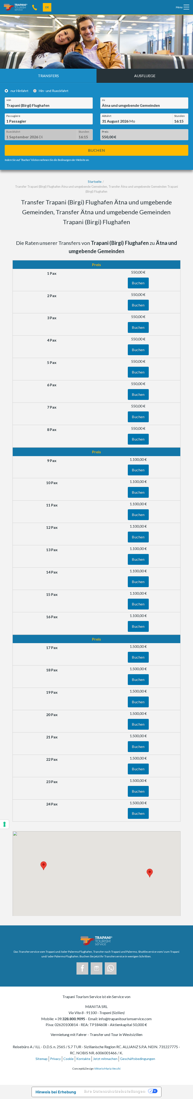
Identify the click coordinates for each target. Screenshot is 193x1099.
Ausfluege (144, 75)
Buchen (96, 150)
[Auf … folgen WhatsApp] (111, 968)
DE (47, 7)
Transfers (48, 75)
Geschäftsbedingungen (137, 1059)
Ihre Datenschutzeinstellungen (114, 1091)
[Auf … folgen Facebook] (82, 968)
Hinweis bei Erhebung (56, 1092)
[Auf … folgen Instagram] (96, 968)
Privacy (55, 1059)
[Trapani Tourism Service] (15, 6)
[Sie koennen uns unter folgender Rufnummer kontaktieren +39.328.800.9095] (34, 7)
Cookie (68, 1059)
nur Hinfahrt (19, 91)
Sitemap (42, 1059)
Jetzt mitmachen (105, 1059)
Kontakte (83, 1059)
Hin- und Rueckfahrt (53, 91)
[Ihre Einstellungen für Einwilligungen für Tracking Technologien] (4, 824)
